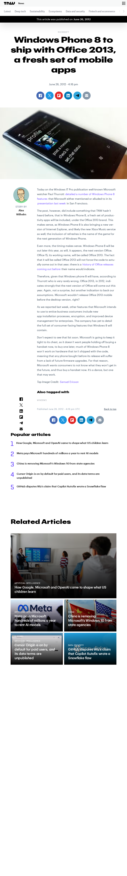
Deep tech (20, 11)
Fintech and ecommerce (102, 11)
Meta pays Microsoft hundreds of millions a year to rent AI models (57, 453)
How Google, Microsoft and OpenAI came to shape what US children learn (62, 442)
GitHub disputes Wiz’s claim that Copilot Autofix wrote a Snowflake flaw (61, 486)
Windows (42, 400)
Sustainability (37, 11)
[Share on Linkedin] (81, 420)
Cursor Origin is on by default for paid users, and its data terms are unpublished (58, 475)
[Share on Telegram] (91, 420)
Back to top (110, 409)
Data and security (75, 11)
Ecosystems (55, 11)
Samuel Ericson (69, 381)
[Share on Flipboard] (72, 420)
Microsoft (63, 32)
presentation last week (51, 203)
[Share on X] (63, 420)
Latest (7, 11)
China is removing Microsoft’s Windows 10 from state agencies (55, 463)
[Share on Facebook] (54, 420)
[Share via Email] (100, 420)
